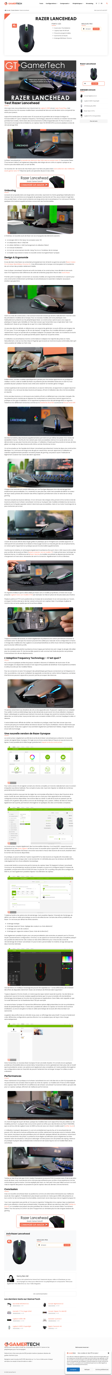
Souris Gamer (15, 10)
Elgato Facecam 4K (55, 1326)
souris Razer (66, 273)
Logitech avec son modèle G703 (22, 595)
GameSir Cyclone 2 (54, 1319)
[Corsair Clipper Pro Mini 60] (45, 1312)
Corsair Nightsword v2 (55, 1304)
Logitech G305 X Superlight (22, 1326)
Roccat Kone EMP (69, 403)
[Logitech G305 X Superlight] (9, 1327)
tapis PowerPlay (60, 108)
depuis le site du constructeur (52, 742)
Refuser (87, 1369)
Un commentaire (40, 1294)
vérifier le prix (69, 1126)
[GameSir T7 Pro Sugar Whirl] (9, 1312)
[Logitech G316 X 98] (9, 1320)
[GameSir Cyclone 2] (45, 1320)
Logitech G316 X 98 (19, 1319)
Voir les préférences (101, 1369)
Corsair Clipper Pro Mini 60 (57, 1311)
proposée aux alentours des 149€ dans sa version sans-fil (40, 160)
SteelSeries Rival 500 (47, 403)
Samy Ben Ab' (23, 1276)
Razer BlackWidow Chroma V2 (19, 264)
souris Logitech (22, 848)
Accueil (8, 10)
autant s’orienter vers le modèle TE (40, 552)
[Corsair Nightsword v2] (45, 1305)
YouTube (36, 1359)
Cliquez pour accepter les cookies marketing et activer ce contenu (40, 81)
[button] (108, 1353)
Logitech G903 (45, 108)
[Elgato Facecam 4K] (45, 1327)
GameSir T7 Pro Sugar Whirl (22, 1311)
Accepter (73, 1369)
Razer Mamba (35, 554)
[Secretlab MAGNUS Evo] (9, 1305)
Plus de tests (93, 121)
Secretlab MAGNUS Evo (21, 1304)
